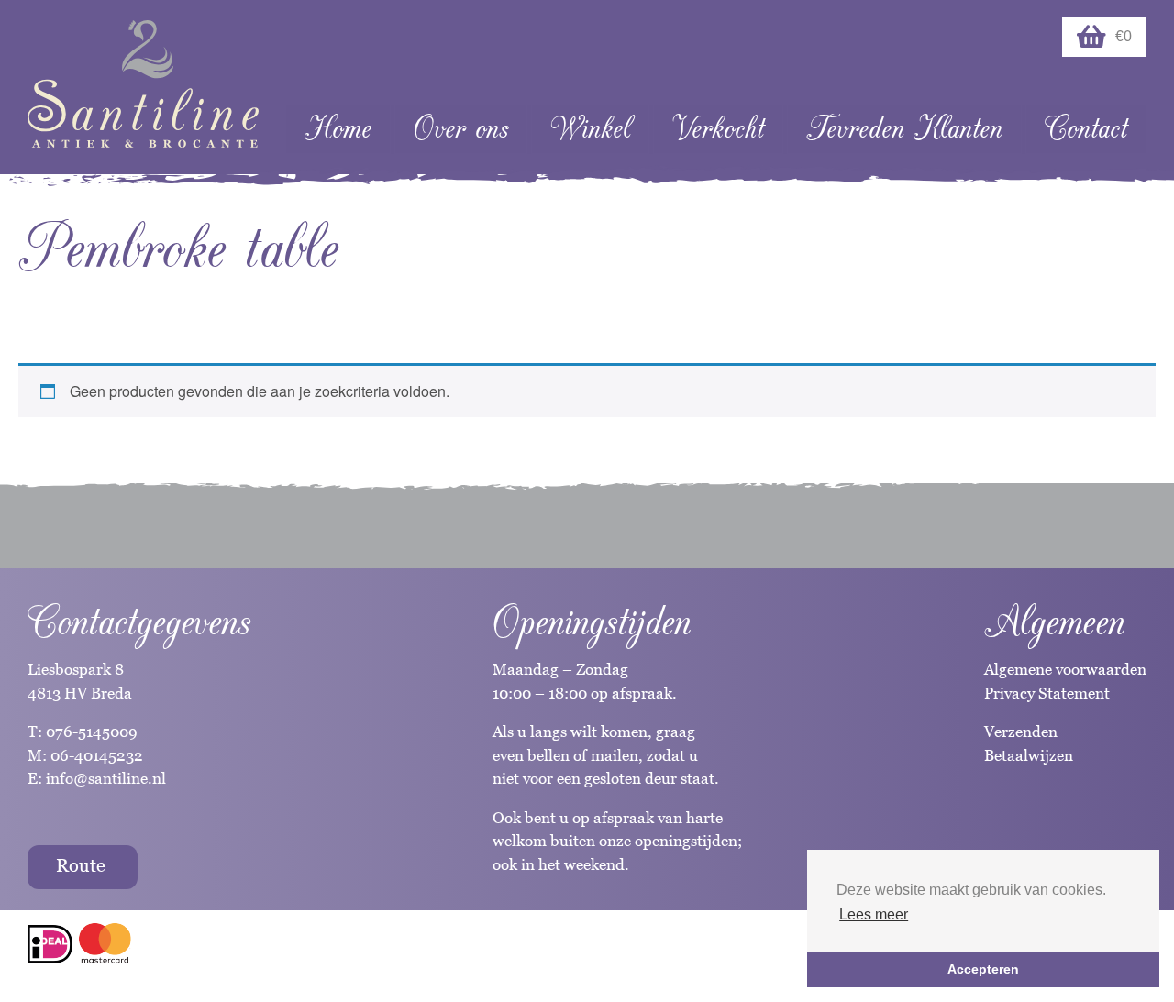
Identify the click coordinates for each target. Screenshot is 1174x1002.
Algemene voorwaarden (1065, 669)
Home (338, 128)
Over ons (461, 128)
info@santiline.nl (106, 778)
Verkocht (718, 128)
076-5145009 (90, 731)
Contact (1086, 128)
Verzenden (1021, 731)
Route (80, 865)
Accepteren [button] (983, 969)
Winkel (590, 128)
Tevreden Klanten (904, 128)
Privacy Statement (1047, 693)
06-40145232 (96, 755)
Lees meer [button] (873, 914)
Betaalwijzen (1028, 755)
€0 (1123, 36)
